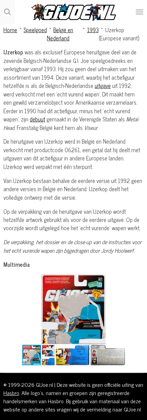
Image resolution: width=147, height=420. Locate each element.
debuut (37, 118)
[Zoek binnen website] (7, 12)
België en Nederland (60, 33)
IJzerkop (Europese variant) (119, 33)
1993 (93, 29)
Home (10, 29)
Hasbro (11, 392)
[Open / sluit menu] (139, 12)
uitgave (103, 85)
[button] (137, 280)
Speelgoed (35, 29)
